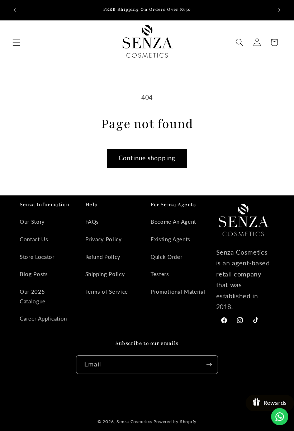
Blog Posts (34, 274)
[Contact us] (279, 416)
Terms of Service (106, 291)
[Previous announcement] (15, 10)
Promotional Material (178, 291)
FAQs (92, 221)
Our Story (32, 221)
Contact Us (34, 239)
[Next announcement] (279, 10)
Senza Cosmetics (134, 421)
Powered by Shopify (174, 421)
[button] (16, 42)
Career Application (43, 318)
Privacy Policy (103, 239)
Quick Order (166, 257)
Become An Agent (173, 221)
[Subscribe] (209, 364)
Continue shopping (147, 158)
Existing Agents (170, 239)
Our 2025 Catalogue (33, 296)
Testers (160, 274)
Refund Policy (103, 257)
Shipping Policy (105, 274)
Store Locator (37, 257)
